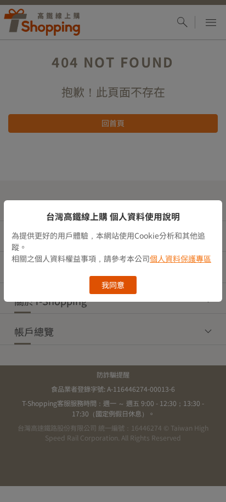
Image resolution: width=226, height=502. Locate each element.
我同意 (113, 284)
